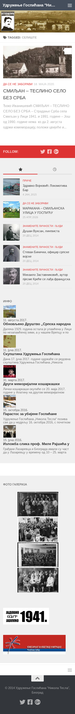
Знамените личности (38, 226)
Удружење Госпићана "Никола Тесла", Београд (30, 5)
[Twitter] (42, 151)
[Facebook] (49, 151)
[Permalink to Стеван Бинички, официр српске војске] (11, 253)
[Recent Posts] (55, 169)
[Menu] (70, 5)
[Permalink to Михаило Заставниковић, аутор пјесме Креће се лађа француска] (11, 276)
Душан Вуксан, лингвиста (41, 231)
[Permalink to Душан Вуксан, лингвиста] (11, 232)
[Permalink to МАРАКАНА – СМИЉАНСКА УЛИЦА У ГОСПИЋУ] (11, 209)
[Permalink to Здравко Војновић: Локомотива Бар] (11, 187)
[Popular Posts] (20, 169)
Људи (59, 226)
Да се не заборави (17, 84)
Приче (27, 180)
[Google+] (56, 151)
